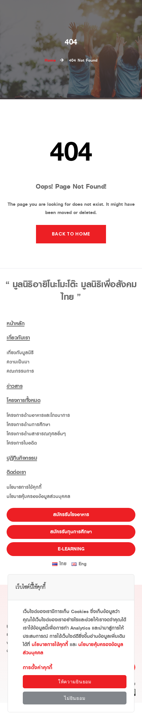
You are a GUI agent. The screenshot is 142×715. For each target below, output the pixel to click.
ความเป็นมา (18, 362)
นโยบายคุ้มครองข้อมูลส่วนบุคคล (38, 496)
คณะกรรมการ (20, 371)
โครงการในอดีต (22, 443)
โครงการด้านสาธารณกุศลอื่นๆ (36, 434)
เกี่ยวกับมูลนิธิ (20, 353)
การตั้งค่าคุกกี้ (37, 667)
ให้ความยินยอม (74, 681)
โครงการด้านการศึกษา (28, 424)
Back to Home (71, 234)
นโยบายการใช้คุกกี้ (24, 487)
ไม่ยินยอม (74, 698)
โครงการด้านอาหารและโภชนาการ (38, 415)
